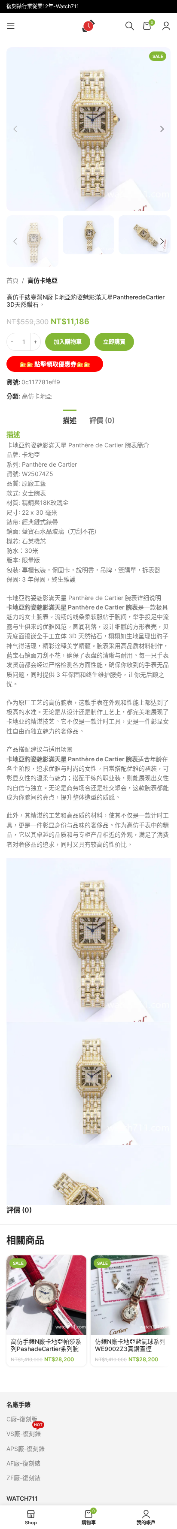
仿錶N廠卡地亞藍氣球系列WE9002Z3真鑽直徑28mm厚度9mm (130, 1349)
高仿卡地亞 (42, 280)
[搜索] (129, 25)
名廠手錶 (18, 1404)
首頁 (12, 280)
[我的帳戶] (166, 25)
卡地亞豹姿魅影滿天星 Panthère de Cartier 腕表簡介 (77, 445)
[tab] (69, 419)
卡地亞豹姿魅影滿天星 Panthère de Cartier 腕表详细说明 (83, 597)
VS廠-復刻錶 (24, 1431)
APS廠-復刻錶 (25, 1448)
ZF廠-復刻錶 (23, 1477)
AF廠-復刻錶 (23, 1463)
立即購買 (114, 341)
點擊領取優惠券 (54, 364)
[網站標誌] (88, 25)
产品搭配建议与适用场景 (39, 749)
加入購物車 (68, 341)
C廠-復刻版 (21, 1419)
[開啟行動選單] (10, 25)
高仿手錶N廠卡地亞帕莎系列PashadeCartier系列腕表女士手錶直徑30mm (46, 1349)
